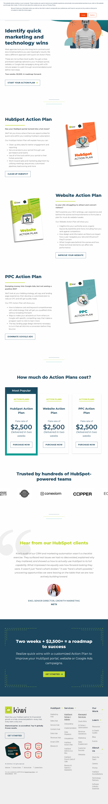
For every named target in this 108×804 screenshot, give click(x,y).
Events (94, 741)
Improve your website (71, 255)
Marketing (82, 738)
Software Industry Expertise (95, 786)
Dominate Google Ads (20, 336)
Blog (94, 737)
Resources (96, 726)
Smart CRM (54, 742)
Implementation (70, 728)
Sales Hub (54, 721)
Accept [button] (83, 15)
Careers (95, 763)
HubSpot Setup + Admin (68, 717)
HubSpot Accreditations (97, 773)
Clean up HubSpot (18, 174)
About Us (95, 749)
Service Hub (54, 725)
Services (69, 708)
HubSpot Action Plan (68, 743)
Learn (95, 720)
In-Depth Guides (95, 732)
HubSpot (55, 708)
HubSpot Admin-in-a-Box (68, 751)
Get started (53, 674)
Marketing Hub (54, 715)
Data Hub (54, 733)
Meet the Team (95, 758)
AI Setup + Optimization (83, 726)
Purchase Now (21, 445)
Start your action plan (21, 83)
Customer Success (82, 749)
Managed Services (82, 715)
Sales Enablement (82, 743)
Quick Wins (82, 721)
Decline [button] (92, 15)
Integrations (68, 738)
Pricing (94, 768)
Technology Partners (96, 779)
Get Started (15, 736)
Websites (81, 754)
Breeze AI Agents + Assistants (68, 767)
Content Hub (55, 729)
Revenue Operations (82, 733)
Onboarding (68, 724)
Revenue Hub (55, 737)
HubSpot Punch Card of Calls (69, 759)
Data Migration (67, 733)
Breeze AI (54, 746)
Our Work (95, 710)
